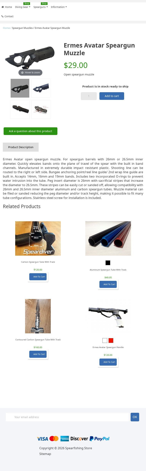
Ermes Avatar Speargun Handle (108, 347)
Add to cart (112, 96)
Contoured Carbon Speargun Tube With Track (38, 339)
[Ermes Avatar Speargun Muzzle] (20, 88)
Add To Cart (38, 276)
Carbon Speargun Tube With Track (38, 261)
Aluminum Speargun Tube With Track (108, 269)
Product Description (20, 147)
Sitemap (45, 454)
